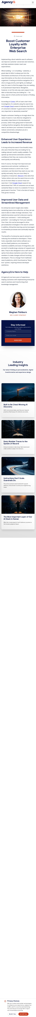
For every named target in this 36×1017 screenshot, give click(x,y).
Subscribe (18, 340)
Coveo (12, 102)
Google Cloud (9, 106)
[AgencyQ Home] (8, 2)
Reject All (12, 1014)
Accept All (23, 1014)
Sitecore (21, 176)
